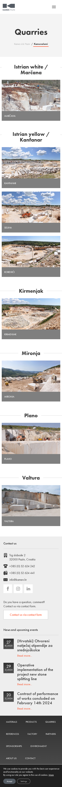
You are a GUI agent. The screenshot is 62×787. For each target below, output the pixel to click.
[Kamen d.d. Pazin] (9, 7)
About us (11, 758)
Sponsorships (14, 746)
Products (31, 721)
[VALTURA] (31, 500)
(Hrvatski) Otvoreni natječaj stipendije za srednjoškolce (35, 645)
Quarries (50, 721)
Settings (23, 781)
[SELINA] (31, 207)
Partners (51, 733)
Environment (38, 746)
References (12, 733)
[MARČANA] (31, 95)
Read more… (24, 655)
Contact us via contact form (26, 615)
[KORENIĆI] (31, 251)
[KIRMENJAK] (31, 313)
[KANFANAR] (31, 162)
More (51, 774)
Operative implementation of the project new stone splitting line (35, 671)
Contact (30, 758)
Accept (9, 781)
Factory (32, 733)
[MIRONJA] (31, 376)
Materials (11, 721)
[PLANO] (31, 438)
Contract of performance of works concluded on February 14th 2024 (37, 698)
